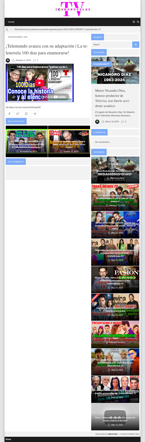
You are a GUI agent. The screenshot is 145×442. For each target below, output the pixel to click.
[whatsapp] (26, 114)
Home (11, 21)
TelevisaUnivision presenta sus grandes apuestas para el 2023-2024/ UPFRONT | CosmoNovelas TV (57, 29)
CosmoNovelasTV (101, 64)
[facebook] (9, 114)
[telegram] (35, 114)
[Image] (115, 70)
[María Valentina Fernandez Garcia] (8, 60)
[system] (134, 22)
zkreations (112, 434)
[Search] (138, 22)
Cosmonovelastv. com (17, 37)
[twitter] (18, 114)
